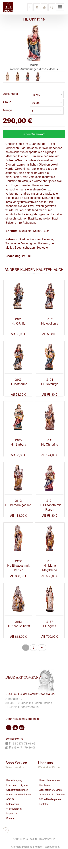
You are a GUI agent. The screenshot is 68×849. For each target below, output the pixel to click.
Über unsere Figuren (17, 785)
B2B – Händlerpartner (50, 799)
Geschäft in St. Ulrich (50, 789)
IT (9, 727)
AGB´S (10, 799)
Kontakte (43, 804)
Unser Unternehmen (49, 780)
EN (15, 727)
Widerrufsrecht (14, 808)
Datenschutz (13, 804)
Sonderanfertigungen (17, 789)
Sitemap (10, 818)
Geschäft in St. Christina (52, 794)
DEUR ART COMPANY (23, 677)
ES (21, 727)
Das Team (44, 785)
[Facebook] (6, 830)
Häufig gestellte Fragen (18, 794)
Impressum (12, 813)
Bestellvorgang (14, 780)
